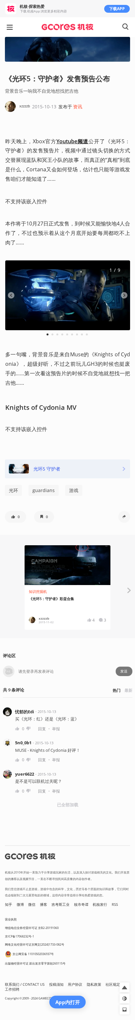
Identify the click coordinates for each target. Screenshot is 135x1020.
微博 (20, 904)
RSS (115, 904)
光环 (13, 490)
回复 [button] (42, 729)
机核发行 (100, 904)
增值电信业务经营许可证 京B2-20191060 (32, 928)
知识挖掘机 (38, 591)
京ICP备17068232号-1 (19, 936)
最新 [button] (128, 690)
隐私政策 (94, 984)
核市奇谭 (81, 904)
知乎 (8, 904)
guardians (43, 490)
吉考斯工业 (60, 904)
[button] (15, 517)
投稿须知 (56, 984)
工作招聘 (12, 989)
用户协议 (75, 984)
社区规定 (113, 984)
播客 (43, 904)
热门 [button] (117, 690)
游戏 (73, 490)
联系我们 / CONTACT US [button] (25, 984)
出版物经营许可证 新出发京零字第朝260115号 (35, 963)
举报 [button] (56, 729)
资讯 (77, 106)
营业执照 (11, 919)
